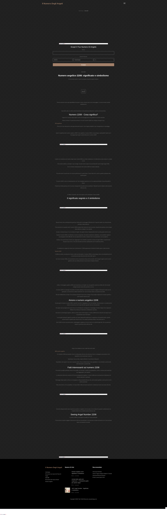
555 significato (58, 123)
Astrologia (47, 472)
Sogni (46, 475)
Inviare (83, 65)
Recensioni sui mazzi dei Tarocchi (53, 474)
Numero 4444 (58, 251)
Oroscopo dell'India (97, 471)
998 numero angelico (60, 351)
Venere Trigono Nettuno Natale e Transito (102, 473)
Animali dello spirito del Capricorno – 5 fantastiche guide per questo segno (80, 481)
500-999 (47, 477)
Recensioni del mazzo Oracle (52, 479)
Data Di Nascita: (83, 56)
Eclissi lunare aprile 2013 (99, 477)
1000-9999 (77, 475)
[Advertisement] (83, 33)
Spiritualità (77, 485)
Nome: (83, 49)
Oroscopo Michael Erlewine (99, 475)
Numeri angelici (49, 481)
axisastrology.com (93, 499)
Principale (81, 10)
